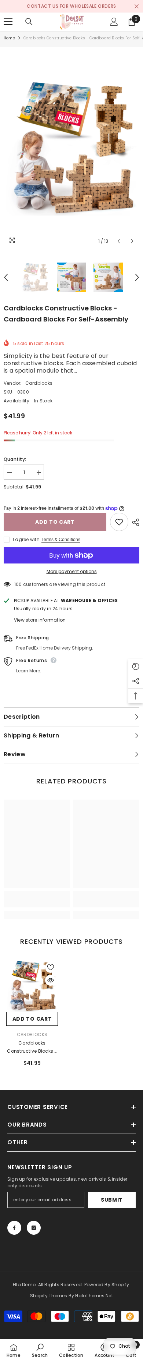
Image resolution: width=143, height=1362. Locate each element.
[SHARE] (133, 522)
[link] (37, 903)
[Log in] (114, 22)
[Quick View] (50, 980)
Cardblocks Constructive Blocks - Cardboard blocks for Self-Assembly (32, 1047)
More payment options (72, 571)
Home (9, 38)
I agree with (26, 539)
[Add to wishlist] (119, 522)
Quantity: (15, 459)
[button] (118, 241)
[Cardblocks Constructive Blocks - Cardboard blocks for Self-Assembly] (32, 986)
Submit (112, 1199)
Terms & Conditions (60, 539)
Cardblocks (38, 383)
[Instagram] (34, 1228)
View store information (40, 620)
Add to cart (55, 522)
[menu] (8, 21)
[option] (71, 6)
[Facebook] (14, 1228)
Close (136, 6)
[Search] (29, 21)
